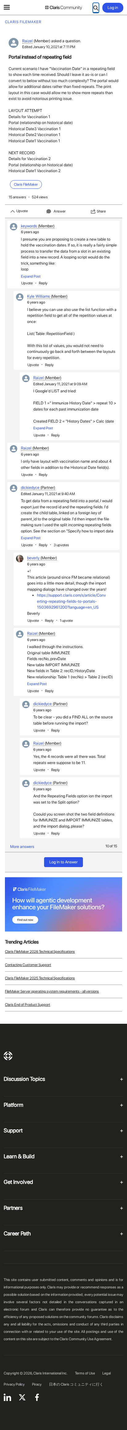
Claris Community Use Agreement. (86, 1339)
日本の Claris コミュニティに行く (76, 1384)
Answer (60, 211)
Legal (106, 1373)
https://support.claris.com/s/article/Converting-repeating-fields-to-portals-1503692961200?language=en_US (71, 601)
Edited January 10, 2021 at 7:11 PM (48, 47)
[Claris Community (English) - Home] (63, 8)
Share (101, 211)
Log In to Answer (63, 862)
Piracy (37, 1384)
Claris (8, 1056)
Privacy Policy (14, 1384)
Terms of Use (85, 1373)
